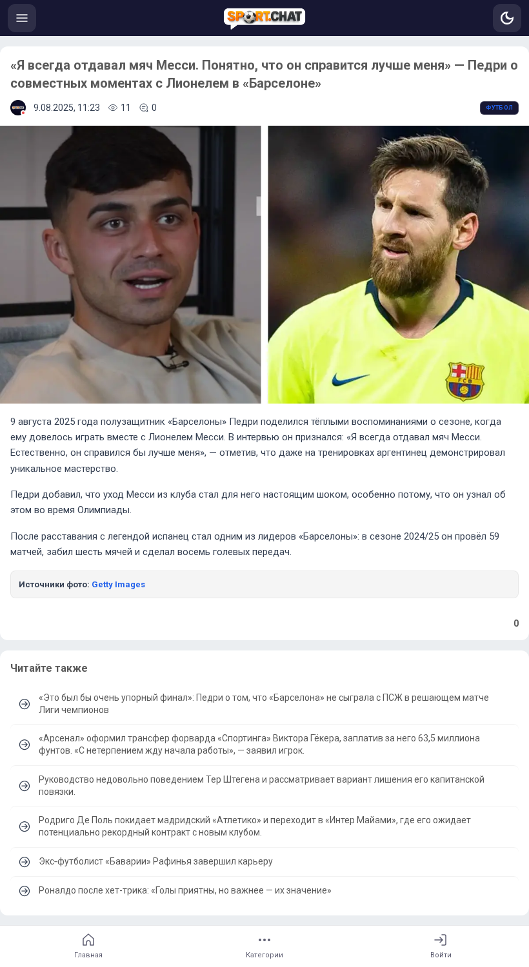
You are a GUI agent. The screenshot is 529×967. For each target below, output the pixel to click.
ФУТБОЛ (499, 107)
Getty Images (118, 584)
